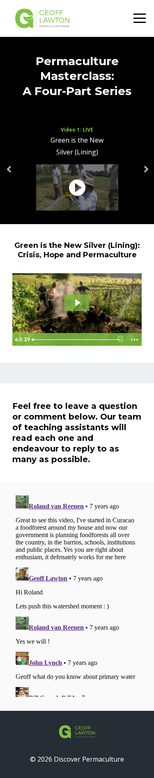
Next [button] (146, 174)
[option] (77, 169)
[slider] (77, 339)
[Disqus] (77, 594)
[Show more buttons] (134, 339)
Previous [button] (8, 174)
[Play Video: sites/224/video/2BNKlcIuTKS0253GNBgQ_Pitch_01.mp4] (77, 303)
